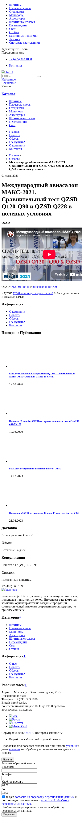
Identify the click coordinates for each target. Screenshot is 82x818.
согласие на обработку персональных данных (44, 796)
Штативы (15, 4)
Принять (8, 759)
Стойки (14, 32)
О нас (13, 663)
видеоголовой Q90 (44, 286)
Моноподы (16, 15)
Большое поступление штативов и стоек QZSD (35, 468)
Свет (12, 28)
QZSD (28, 732)
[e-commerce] (7, 72)
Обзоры (14, 318)
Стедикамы (16, 11)
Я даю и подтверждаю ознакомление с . (39, 800)
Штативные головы (22, 22)
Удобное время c (12, 781)
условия (71, 745)
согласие (14, 749)
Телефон (7, 774)
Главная (14, 155)
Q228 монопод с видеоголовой (33, 293)
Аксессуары (17, 18)
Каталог (8, 94)
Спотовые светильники (24, 42)
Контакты (15, 325)
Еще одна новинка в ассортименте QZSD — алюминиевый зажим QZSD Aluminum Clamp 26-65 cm (42, 375)
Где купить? (17, 322)
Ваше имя (8, 766)
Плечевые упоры (20, 8)
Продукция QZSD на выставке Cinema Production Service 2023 (44, 512)
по (3, 789)
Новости (14, 315)
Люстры (14, 39)
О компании (17, 311)
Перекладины (18, 25)
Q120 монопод (20, 286)
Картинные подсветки (23, 35)
